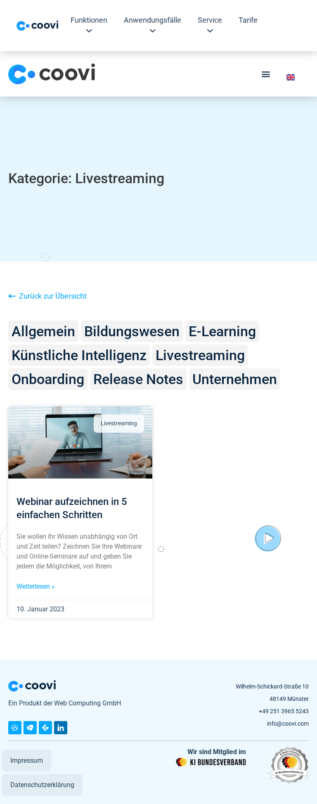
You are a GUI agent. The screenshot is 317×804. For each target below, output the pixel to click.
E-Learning (222, 331)
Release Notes (138, 379)
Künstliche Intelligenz (79, 355)
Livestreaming (200, 355)
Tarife (248, 20)
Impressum (26, 760)
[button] (266, 74)
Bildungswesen (132, 331)
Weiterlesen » (36, 586)
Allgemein (43, 331)
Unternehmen (234, 379)
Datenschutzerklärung (42, 785)
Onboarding (48, 379)
